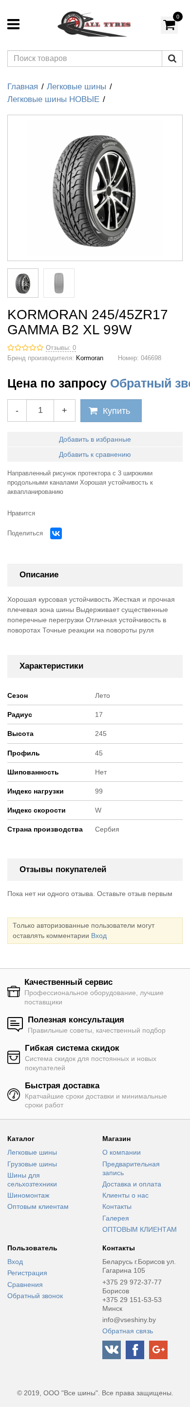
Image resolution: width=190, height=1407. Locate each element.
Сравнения (25, 1284)
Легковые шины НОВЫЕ (53, 99)
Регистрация (27, 1273)
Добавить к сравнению (95, 454)
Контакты (117, 1206)
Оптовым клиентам (38, 1206)
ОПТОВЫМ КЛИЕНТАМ (139, 1229)
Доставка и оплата (131, 1184)
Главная (22, 86)
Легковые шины (76, 86)
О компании (121, 1152)
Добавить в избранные (95, 439)
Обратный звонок (35, 1296)
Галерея (115, 1218)
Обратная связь (127, 1331)
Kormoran (89, 358)
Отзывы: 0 (61, 348)
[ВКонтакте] (56, 533)
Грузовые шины (32, 1164)
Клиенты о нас (125, 1195)
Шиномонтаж (28, 1195)
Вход (99, 935)
